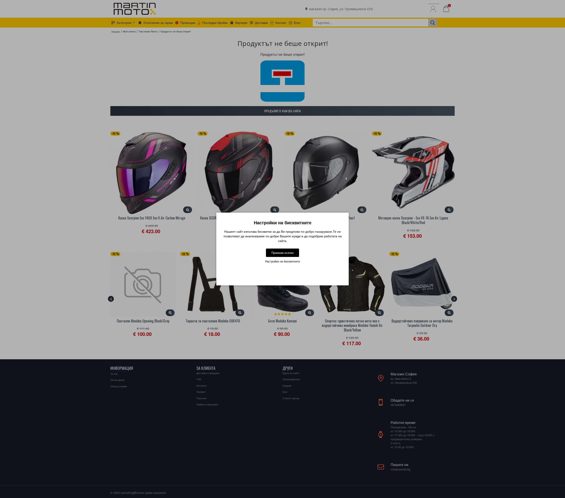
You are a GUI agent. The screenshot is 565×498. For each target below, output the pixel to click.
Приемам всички (282, 253)
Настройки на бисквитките (282, 261)
